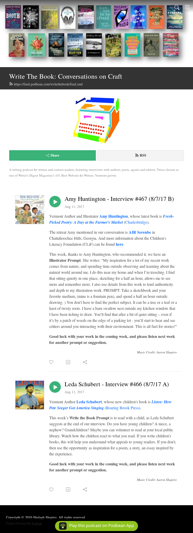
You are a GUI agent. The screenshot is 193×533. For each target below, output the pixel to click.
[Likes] (52, 362)
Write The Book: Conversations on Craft (65, 76)
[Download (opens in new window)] (68, 362)
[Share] (85, 362)
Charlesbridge (136, 222)
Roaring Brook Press (122, 407)
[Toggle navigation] (187, 7)
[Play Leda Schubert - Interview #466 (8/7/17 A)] (55, 387)
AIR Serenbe (140, 232)
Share (55, 155)
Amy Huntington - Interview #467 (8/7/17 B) (119, 198)
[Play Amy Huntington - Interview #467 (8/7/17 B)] (55, 201)
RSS (143, 155)
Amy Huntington (113, 216)
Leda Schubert (89, 402)
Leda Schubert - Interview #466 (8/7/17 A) (117, 384)
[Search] (176, 7)
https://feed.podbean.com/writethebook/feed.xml (48, 84)
